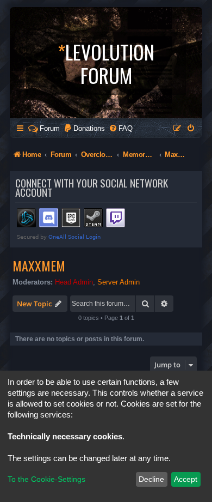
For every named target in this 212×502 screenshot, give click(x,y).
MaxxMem (39, 265)
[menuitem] (84, 128)
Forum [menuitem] (50, 128)
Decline (151, 479)
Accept (185, 479)
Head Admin (74, 282)
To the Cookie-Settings (46, 479)
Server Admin (118, 282)
